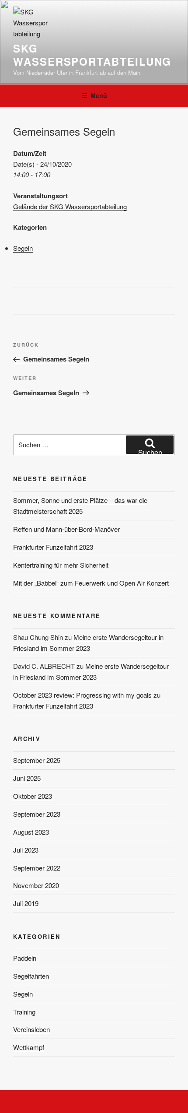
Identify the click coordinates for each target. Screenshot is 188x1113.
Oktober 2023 (32, 796)
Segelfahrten (31, 975)
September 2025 (36, 760)
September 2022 (36, 867)
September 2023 (36, 813)
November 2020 (36, 885)
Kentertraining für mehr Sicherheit (60, 564)
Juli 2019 (25, 903)
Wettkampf (28, 1047)
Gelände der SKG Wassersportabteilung (70, 206)
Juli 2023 (25, 849)
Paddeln (24, 957)
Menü (99, 95)
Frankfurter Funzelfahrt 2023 (53, 546)
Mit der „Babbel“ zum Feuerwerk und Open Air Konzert (91, 582)
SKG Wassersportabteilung (92, 55)
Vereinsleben (31, 1029)
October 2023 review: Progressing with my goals (82, 694)
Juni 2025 (27, 778)
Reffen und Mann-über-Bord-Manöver (66, 529)
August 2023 (31, 831)
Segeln (23, 248)
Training (24, 1011)
